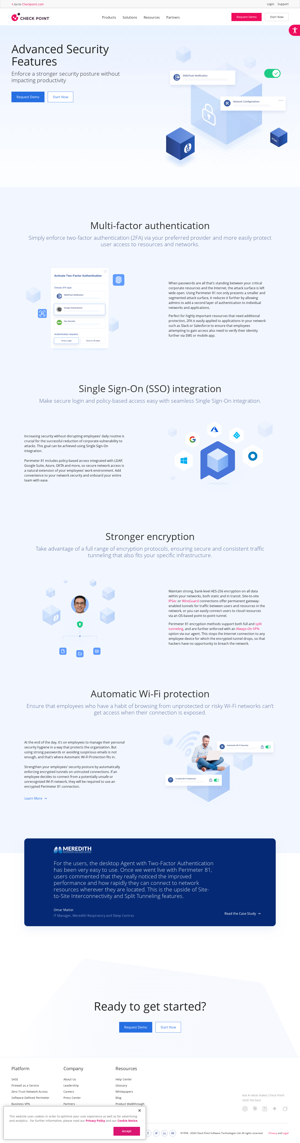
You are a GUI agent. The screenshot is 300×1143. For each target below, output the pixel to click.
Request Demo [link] (247, 17)
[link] (294, 30)
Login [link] (270, 4)
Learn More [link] (33, 798)
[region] (74, 1123)
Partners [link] (173, 17)
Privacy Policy (95, 1121)
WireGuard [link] (190, 601)
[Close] (139, 1110)
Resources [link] (152, 17)
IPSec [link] (173, 601)
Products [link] (109, 17)
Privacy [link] (273, 1133)
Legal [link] (285, 1133)
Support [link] (283, 4)
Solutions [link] (130, 17)
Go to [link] (29, 4)
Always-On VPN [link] (247, 629)
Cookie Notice (127, 1121)
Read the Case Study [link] (240, 913)
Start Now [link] (276, 17)
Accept (127, 1131)
